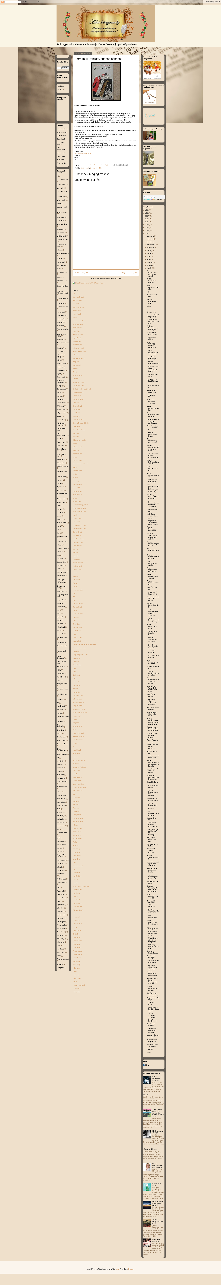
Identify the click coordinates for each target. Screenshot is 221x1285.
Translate (159, 200)
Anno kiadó (76, 331)
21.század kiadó (78, 297)
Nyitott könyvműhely (79, 787)
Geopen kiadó (77, 532)
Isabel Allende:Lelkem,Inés (153, 408)
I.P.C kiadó (76, 580)
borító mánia (77, 368)
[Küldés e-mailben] (117, 165)
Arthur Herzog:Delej (152, 916)
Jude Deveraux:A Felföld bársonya (152, 746)
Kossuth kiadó (77, 637)
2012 (147, 230)
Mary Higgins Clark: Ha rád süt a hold (152, 967)
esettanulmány (78, 484)
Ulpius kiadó (77, 958)
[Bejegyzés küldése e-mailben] (113, 165)
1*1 (74, 293)
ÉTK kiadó (76, 488)
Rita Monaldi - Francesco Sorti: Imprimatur (151, 903)
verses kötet (77, 978)
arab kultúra (77, 341)
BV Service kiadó (78, 382)
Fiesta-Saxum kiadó (79, 508)
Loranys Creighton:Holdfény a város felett (153, 448)
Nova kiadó (76, 770)
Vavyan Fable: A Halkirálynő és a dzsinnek (153, 1009)
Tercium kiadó (77, 924)
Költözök (146, 1095)
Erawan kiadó (77, 471)
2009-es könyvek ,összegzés (152, 1045)
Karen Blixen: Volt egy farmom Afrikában (153, 863)
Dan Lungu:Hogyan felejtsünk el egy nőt (152, 273)
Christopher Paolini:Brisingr (152, 952)
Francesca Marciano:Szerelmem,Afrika (153, 777)
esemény (76, 481)
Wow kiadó (76, 988)
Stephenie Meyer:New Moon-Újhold (152, 973)
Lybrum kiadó (77, 699)
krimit (74, 672)
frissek (75, 515)
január (149, 268)
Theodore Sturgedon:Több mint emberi (153, 911)
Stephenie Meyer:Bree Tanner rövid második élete (152, 521)
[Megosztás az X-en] (122, 165)
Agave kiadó (77, 310)
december (150, 236)
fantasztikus (77, 501)
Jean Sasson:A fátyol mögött (152, 593)
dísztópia (76, 437)
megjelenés (76, 723)
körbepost (76, 661)
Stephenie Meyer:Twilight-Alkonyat (152, 988)
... (147, 309)
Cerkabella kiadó (78, 392)
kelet (74, 620)
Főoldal (105, 273)
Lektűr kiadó (77, 685)
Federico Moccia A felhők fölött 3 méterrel (157, 1203)
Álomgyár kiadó (78, 324)
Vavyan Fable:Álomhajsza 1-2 (158, 1221)
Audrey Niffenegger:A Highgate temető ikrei (152, 344)
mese (74, 729)
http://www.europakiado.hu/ (83, 153)
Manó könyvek (61, 156)
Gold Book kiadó (78, 539)
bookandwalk (77, 365)
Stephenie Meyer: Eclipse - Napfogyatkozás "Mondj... (152, 981)
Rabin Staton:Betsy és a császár (152, 440)
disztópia (76, 433)
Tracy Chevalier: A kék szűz (153, 656)
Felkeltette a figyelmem (80, 505)
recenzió (75, 845)
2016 (147, 219)
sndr (117, 1269)
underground (77, 961)
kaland (75, 610)
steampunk (76, 873)
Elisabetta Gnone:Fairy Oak (152, 301)
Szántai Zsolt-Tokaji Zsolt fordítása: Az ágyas (152, 688)
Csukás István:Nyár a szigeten (152, 280)
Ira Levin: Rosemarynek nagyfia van (152, 876)
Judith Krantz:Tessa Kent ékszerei (152, 922)
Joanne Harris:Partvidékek (153, 385)
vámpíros (76, 975)
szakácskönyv (77, 876)
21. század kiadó (62, 129)
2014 (147, 225)
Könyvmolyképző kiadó (80, 655)
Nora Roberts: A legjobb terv (152, 1040)
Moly (147, 1065)
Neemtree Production (80, 767)
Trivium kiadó (77, 941)
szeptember (151, 245)
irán (74, 597)
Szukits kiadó (77, 907)
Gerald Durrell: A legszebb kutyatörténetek (153, 824)
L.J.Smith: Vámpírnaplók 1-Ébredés (152, 646)
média (75, 719)
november (150, 239)
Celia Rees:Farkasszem (152, 468)
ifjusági (75, 583)
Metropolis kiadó (78, 733)
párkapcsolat (77, 815)
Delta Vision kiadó (79, 430)
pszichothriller (77, 838)
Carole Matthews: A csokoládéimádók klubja (152, 784)
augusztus (151, 248)
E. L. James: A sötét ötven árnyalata (157, 1078)
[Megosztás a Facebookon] (124, 165)
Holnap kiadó (77, 569)
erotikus (75, 477)
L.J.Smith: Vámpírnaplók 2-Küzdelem (152, 639)
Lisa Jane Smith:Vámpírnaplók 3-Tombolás (152, 612)
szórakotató (77, 900)
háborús (75, 552)
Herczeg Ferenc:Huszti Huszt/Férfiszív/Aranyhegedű (153, 721)
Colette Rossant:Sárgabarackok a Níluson (153, 680)
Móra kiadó (76, 753)
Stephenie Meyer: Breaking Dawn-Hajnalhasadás (153, 728)
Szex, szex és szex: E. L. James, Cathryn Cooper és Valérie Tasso (158, 1113)
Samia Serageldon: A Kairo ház (152, 662)
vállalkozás (76, 968)
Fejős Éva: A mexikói (151, 695)
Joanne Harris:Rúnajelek (152, 605)
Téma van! (76, 917)
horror (75, 573)
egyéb (75, 457)
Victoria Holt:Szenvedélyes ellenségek (152, 620)
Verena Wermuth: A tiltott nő (152, 741)
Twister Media (77, 951)
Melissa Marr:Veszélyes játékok (153, 543)
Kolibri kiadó (77, 631)
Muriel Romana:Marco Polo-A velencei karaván (153, 763)
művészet (76, 764)
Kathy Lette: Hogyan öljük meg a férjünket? (152, 806)
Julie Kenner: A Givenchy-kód (152, 799)
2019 (147, 210)
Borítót (75, 372)
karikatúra (76, 617)
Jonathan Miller (78, 603)
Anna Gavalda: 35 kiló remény (153, 961)
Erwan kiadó (61, 139)
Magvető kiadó (78, 706)
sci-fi (74, 862)
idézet (149, 306)
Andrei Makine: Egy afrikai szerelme (152, 1030)
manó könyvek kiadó (80, 712)
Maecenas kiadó (78, 702)
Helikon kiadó (77, 566)
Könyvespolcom (152, 312)
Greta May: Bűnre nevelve (152, 708)
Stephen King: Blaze (151, 819)
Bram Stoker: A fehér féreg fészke (152, 870)
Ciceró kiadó (77, 396)
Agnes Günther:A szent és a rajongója (152, 770)
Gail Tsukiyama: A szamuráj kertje (153, 994)
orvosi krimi (76, 798)
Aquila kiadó (77, 338)
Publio (75, 842)
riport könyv (77, 855)
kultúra (75, 678)
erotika (75, 474)
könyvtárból (76, 658)
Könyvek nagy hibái (79, 648)
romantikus (76, 859)
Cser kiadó (76, 413)
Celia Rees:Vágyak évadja (152, 563)
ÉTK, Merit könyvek (60, 143)
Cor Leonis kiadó (78, 399)
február (149, 265)
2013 (147, 227)
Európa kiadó (85, 168)
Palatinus (76, 808)
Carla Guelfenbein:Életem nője (153, 414)
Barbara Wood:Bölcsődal (153, 857)
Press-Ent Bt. (77, 832)
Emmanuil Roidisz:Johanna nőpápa (153, 673)
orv (74, 794)
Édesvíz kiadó (77, 447)
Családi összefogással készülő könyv (157, 1165)
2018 (147, 213)
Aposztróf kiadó (78, 334)
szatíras (75, 879)
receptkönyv (77, 849)
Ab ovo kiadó (77, 300)
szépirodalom (77, 890)
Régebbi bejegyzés (129, 273)
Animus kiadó (77, 328)
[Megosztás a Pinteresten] (126, 165)
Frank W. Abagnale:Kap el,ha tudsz (152, 352)
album (75, 317)
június (149, 253)
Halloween (76, 559)
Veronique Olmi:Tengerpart (153, 362)
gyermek (76, 549)
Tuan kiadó (76, 944)
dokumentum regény (79, 440)
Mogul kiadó (77, 750)
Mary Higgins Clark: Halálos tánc (152, 839)
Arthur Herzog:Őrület (152, 928)
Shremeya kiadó (78, 866)
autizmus (76, 355)
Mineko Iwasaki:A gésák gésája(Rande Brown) (152, 368)
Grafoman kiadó (78, 542)
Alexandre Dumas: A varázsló (153, 1036)
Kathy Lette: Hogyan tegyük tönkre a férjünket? (152, 793)
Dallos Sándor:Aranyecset (153, 475)
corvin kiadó (77, 402)
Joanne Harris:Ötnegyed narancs (152, 496)
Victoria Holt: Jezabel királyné (151, 850)
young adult (76, 992)
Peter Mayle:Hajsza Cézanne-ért (152, 569)
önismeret (76, 804)
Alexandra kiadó (78, 321)
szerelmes (76, 893)
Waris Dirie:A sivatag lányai (152, 515)
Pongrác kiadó (77, 828)
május (149, 256)
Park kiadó (76, 811)
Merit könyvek (77, 726)
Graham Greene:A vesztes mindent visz (153, 421)
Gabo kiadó (76, 522)
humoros (76, 576)
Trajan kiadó (77, 937)
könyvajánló (77, 641)
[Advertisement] (105, 251)
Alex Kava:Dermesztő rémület (153, 813)
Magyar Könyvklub (79, 709)
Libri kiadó (76, 692)
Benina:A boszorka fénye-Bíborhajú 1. (153, 327)
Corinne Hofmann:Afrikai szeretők (153, 556)
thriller (75, 927)
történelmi (93, 168)
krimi (74, 668)
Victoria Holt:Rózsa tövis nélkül (151, 529)
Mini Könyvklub (78, 740)
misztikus (76, 743)
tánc (74, 913)
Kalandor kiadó (78, 614)
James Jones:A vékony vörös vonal (152, 933)
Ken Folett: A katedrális (151, 651)
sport (74, 869)
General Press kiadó (79, 525)
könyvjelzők (77, 651)
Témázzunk (77, 920)
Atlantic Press (61, 136)
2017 (147, 216)
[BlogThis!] (120, 165)
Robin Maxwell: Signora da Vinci (152, 714)
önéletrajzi (76, 801)
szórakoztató (77, 903)
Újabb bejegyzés (81, 273)
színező (75, 896)
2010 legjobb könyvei (151, 396)
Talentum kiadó (78, 910)
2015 (147, 222)
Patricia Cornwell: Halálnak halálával (152, 735)
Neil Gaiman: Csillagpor (151, 957)
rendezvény (76, 852)
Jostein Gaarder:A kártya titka (153, 757)
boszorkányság (78, 375)
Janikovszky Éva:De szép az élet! (153, 946)
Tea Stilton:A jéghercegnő (151, 358)
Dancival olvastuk (79, 419)
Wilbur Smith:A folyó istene (152, 391)
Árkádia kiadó (77, 345)
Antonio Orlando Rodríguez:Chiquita (153, 321)
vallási (100, 168)
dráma (75, 443)
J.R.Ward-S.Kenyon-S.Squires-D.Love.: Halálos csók (152, 1017)
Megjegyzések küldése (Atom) (110, 278)
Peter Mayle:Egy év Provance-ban (152, 427)
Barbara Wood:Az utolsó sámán (152, 333)
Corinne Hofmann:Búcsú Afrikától (153, 462)
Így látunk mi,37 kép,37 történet (152, 380)
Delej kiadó (76, 426)
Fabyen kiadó (77, 494)
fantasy (75, 498)
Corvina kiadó (77, 406)
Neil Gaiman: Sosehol (151, 1025)
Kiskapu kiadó (77, 627)
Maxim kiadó (77, 716)
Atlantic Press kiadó (79, 351)
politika (75, 825)
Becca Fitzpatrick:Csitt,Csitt (153, 287)
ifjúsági (75, 586)
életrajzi (75, 467)
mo (74, 746)
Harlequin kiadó (78, 563)
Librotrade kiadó (78, 695)
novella (75, 774)
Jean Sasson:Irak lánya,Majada (152, 481)
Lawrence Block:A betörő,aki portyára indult (153, 455)
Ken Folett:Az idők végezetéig (153, 316)
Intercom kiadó (78, 590)
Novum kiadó (77, 781)
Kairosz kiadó (77, 607)
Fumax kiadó (77, 518)
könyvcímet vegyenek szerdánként (84, 644)
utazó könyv (77, 964)
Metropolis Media (78, 736)
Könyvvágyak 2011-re (151, 338)
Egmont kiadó (77, 454)
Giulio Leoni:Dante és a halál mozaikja (153, 598)
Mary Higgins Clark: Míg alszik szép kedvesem (151, 701)
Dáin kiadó (76, 416)
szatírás (75, 883)
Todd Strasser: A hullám (152, 845)
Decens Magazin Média (80, 423)
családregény (77, 409)
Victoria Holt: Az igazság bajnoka (152, 633)
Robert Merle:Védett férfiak (152, 626)
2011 (147, 233)
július (149, 250)
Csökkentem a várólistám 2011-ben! (151, 401)
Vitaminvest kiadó (79, 985)
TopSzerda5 (77, 930)
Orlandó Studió (78, 791)
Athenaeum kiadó (78, 348)
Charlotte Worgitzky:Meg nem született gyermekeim (152, 888)
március (150, 262)
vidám (75, 982)
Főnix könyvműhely (79, 511)
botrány (75, 379)
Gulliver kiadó (77, 546)
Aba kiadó (76, 304)
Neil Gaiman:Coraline (153, 550)
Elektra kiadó (77, 460)
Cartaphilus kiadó (78, 385)
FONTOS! (150, 1049)
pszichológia (77, 835)
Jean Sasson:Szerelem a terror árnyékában (153, 503)
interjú (75, 593)
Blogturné (76, 362)
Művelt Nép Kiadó (79, 760)
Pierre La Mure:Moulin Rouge (152, 434)
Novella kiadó (77, 777)
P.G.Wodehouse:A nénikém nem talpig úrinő (153, 940)
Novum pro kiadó (78, 784)
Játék (148, 292)
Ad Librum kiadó (78, 307)
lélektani (75, 689)
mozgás (75, 757)
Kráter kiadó (77, 665)
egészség (76, 450)
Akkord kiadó (77, 314)
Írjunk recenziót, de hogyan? (157, 1132)
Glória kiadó (77, 535)
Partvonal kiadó (78, 818)
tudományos (77, 947)
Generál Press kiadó (79, 528)
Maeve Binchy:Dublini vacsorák (152, 576)
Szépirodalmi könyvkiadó (81, 886)
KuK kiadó (76, 675)
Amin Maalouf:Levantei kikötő (153, 896)
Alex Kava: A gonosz (151, 1003)
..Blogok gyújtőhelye (150, 1149)
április (149, 259)
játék (74, 600)
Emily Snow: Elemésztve (156, 1240)
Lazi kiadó (76, 682)
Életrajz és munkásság (80, 464)
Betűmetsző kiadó (79, 358)
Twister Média (77, 954)
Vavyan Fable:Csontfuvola (152, 582)
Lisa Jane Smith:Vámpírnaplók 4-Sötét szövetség (152, 536)
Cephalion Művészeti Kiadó (82, 389)
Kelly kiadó (76, 624)
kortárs (75, 634)
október (150, 242)
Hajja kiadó (76, 556)
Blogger (130, 1269)
